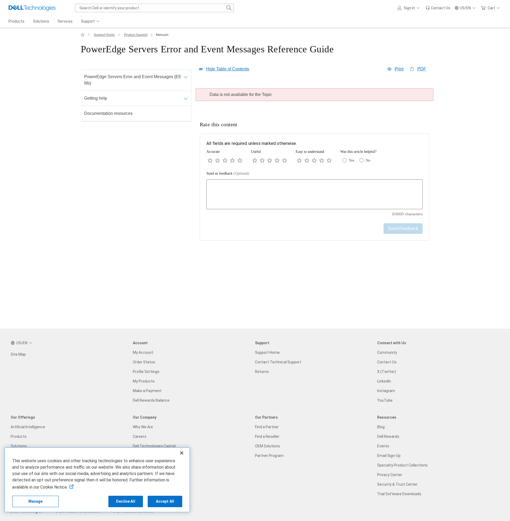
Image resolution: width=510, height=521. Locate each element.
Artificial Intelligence (28, 427)
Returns (262, 371)
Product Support (135, 35)
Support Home (104, 35)
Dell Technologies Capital (154, 446)
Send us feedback (227, 173)
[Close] (182, 453)
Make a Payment (147, 391)
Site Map (18, 354)
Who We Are (143, 427)
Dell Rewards (388, 436)
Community (387, 352)
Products (19, 436)
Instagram (386, 391)
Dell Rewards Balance (151, 400)
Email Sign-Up (389, 455)
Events (383, 446)
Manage (35, 501)
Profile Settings (146, 371)
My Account (143, 352)
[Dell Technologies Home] (32, 8)
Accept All (165, 501)
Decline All (125, 501)
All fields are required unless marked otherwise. (251, 143)
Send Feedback (403, 228)
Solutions (19, 446)
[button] (409, 8)
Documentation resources (108, 113)
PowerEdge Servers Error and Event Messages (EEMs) (132, 79)
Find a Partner (267, 427)
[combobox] (154, 8)
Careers (139, 436)
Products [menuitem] (16, 21)
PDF (421, 69)
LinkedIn (384, 381)
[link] (437, 8)
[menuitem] (90, 21)
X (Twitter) (386, 371)
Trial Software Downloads (399, 494)
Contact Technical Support (278, 362)
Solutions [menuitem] (41, 21)
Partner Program (269, 455)
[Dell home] (82, 35)
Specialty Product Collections (402, 465)
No (368, 160)
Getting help (95, 98)
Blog (381, 427)
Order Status (144, 362)
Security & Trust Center (397, 484)
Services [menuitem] (65, 21)
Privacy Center (389, 475)
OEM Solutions (267, 446)
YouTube (385, 400)
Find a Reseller (267, 436)
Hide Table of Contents (227, 69)
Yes (351, 160)
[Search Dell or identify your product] (229, 8)
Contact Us (387, 362)
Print (399, 69)
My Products (144, 381)
